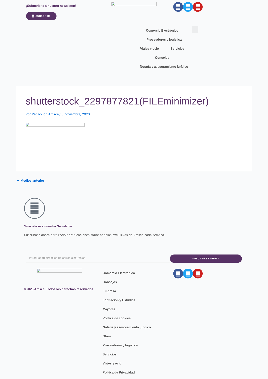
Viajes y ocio (149, 48)
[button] (195, 29)
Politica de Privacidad (119, 372)
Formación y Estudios (119, 300)
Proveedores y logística (164, 39)
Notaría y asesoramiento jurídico (164, 66)
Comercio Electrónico (162, 30)
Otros (107, 336)
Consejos (162, 57)
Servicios (177, 48)
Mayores (109, 309)
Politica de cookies (117, 318)
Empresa (109, 291)
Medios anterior (30, 180)
